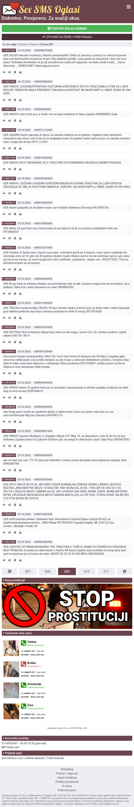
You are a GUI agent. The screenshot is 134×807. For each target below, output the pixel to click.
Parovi (34, 44)
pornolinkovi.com (12, 758)
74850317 (9, 303)
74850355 (9, 278)
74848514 (9, 455)
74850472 (9, 247)
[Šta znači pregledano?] (4, 72)
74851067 (9, 178)
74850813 (9, 202)
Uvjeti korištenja (67, 777)
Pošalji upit (12, 747)
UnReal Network (35, 758)
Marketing (67, 769)
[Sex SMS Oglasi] (41, 19)
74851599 (9, 50)
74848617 (9, 431)
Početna (22, 44)
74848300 (9, 479)
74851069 (9, 157)
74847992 (9, 541)
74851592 (9, 81)
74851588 (9, 109)
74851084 (9, 130)
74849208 (9, 382)
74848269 (9, 514)
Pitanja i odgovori (67, 773)
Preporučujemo (67, 790)
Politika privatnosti (67, 781)
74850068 (9, 327)
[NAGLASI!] (9, 72)
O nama (67, 786)
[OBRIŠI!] (15, 72)
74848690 (9, 406)
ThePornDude (55, 758)
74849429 (9, 351)
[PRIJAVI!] (20, 72)
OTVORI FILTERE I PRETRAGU (68, 37)
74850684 (9, 223)
